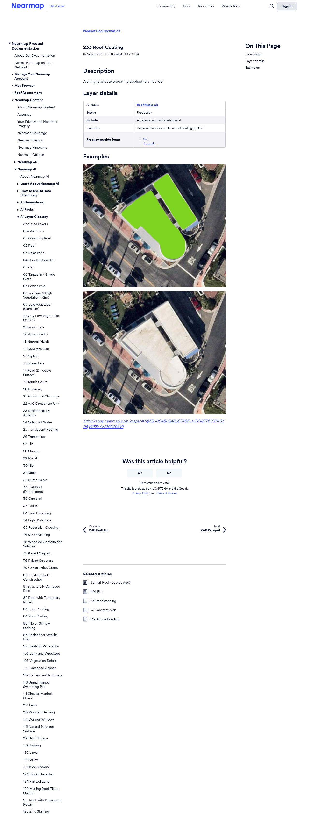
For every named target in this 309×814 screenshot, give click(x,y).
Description (253, 54)
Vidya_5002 (95, 54)
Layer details (254, 61)
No (169, 473)
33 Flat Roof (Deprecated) (110, 582)
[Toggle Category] (10, 43)
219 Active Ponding (104, 619)
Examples (252, 67)
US (145, 139)
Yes (140, 473)
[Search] (271, 6)
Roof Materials (147, 105)
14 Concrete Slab (103, 610)
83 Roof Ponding (103, 601)
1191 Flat (96, 591)
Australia (149, 143)
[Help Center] (38, 6)
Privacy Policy (141, 493)
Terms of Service (166, 493)
